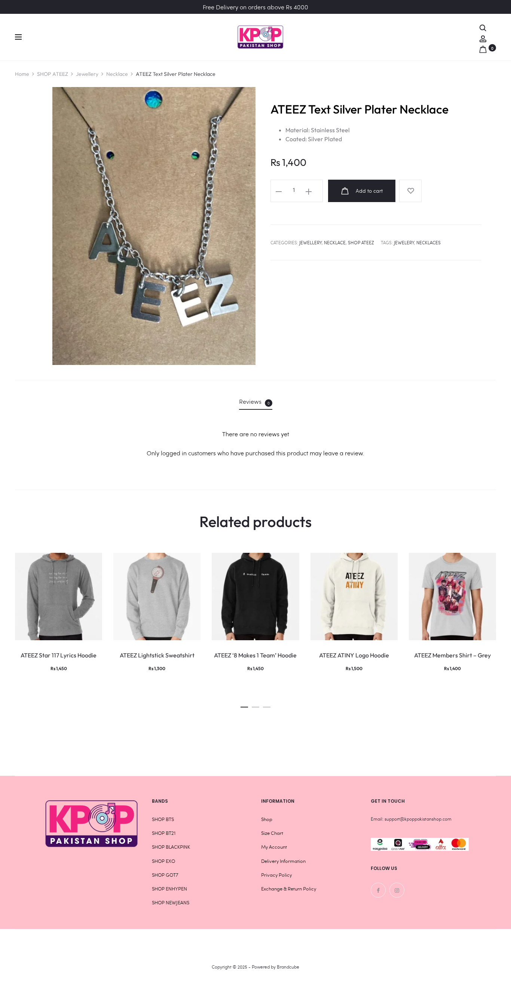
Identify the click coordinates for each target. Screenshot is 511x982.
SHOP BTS (163, 819)
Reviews (254, 401)
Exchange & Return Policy (288, 888)
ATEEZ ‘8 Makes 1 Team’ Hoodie (255, 655)
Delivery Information (283, 861)
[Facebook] (378, 890)
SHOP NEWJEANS (170, 902)
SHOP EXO (163, 861)
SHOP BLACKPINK (171, 846)
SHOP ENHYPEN (169, 888)
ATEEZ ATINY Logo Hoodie (354, 655)
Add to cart (368, 190)
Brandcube (288, 967)
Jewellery (87, 74)
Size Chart (272, 833)
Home (22, 74)
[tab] (256, 401)
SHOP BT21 (163, 833)
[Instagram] (396, 890)
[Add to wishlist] (410, 191)
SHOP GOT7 (165, 874)
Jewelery (404, 242)
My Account (274, 846)
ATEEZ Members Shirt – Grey (452, 655)
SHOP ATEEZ (52, 74)
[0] (483, 48)
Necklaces (428, 242)
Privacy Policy (276, 874)
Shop (266, 819)
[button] (244, 705)
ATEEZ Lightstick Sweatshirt (157, 655)
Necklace (117, 74)
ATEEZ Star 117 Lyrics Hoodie (59, 655)
